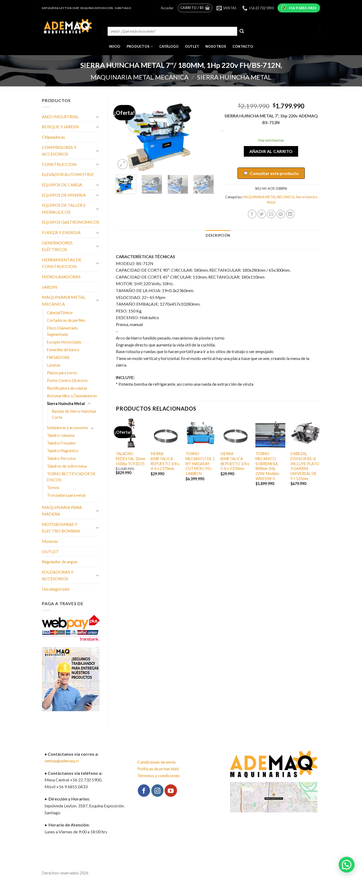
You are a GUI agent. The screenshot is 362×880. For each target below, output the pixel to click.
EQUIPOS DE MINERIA (64, 194)
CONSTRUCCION (59, 164)
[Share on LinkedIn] (290, 214)
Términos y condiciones (158, 775)
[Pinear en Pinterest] (280, 214)
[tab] (218, 235)
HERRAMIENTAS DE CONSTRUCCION (61, 263)
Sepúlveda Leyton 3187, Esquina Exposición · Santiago (86, 8)
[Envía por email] (271, 214)
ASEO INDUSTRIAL (60, 116)
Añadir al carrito (271, 151)
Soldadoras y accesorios (67, 427)
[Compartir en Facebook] (252, 214)
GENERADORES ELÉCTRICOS (57, 246)
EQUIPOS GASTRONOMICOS (70, 222)
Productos (138, 46)
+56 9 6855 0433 (302, 8)
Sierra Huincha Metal (234, 77)
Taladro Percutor (61, 458)
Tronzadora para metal (66, 495)
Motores (50, 541)
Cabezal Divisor (60, 312)
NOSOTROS (215, 46)
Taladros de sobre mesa (67, 466)
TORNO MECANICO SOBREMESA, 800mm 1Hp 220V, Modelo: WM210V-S (267, 466)
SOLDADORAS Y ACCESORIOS (57, 575)
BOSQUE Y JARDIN (60, 126)
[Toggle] (97, 116)
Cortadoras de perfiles (66, 320)
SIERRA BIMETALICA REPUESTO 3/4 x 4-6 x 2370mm (165, 461)
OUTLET (192, 46)
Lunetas (53, 365)
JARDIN (49, 286)
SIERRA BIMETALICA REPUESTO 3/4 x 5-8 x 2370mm (234, 461)
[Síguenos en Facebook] (144, 790)
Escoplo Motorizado (64, 342)
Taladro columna (60, 435)
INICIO (115, 46)
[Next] (205, 133)
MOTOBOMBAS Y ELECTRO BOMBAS (61, 528)
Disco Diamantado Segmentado (62, 331)
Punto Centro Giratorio (67, 380)
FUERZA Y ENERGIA (61, 232)
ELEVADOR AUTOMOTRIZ (68, 174)
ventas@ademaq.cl (62, 760)
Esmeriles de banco (63, 349)
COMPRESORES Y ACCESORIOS (59, 151)
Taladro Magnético (62, 450)
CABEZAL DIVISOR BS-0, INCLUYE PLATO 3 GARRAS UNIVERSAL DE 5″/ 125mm (304, 466)
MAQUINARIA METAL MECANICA (139, 77)
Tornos (53, 487)
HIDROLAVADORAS (61, 276)
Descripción (218, 235)
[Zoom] (122, 164)
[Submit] (241, 31)
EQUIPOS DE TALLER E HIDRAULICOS (64, 208)
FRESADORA (58, 357)
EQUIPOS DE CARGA (62, 184)
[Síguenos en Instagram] (157, 790)
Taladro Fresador (61, 443)
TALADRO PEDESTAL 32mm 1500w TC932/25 (130, 458)
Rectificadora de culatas (67, 388)
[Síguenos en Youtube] (171, 790)
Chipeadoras (53, 136)
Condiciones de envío (156, 761)
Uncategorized (55, 588)
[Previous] (124, 133)
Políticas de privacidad (158, 768)
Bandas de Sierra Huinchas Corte (74, 414)
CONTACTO (242, 46)
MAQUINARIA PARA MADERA (62, 511)
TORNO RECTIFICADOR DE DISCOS (71, 477)
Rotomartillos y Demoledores (72, 396)
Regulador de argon (59, 561)
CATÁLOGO (169, 46)
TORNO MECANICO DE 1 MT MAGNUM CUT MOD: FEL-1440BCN (200, 463)
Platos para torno (62, 373)
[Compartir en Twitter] (261, 214)
